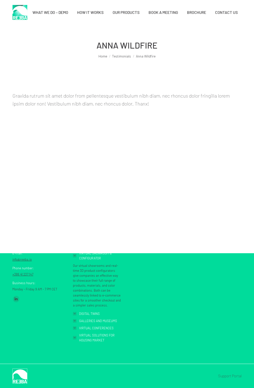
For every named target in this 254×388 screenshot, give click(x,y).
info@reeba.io (22, 259)
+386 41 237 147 (22, 274)
